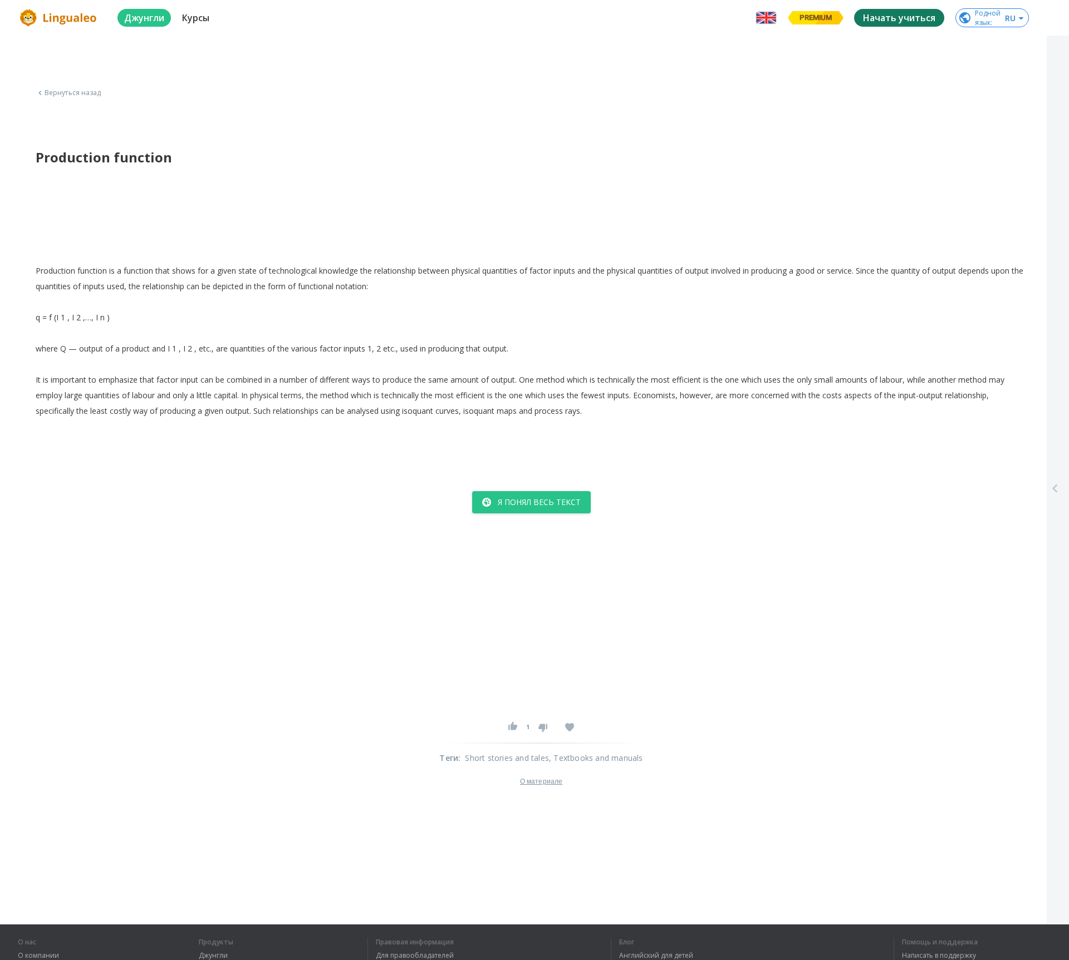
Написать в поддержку (939, 955)
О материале (541, 781)
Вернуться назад (73, 93)
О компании (38, 955)
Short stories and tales (507, 758)
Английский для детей (656, 955)
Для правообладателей (415, 955)
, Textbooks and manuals (596, 758)
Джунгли (213, 955)
